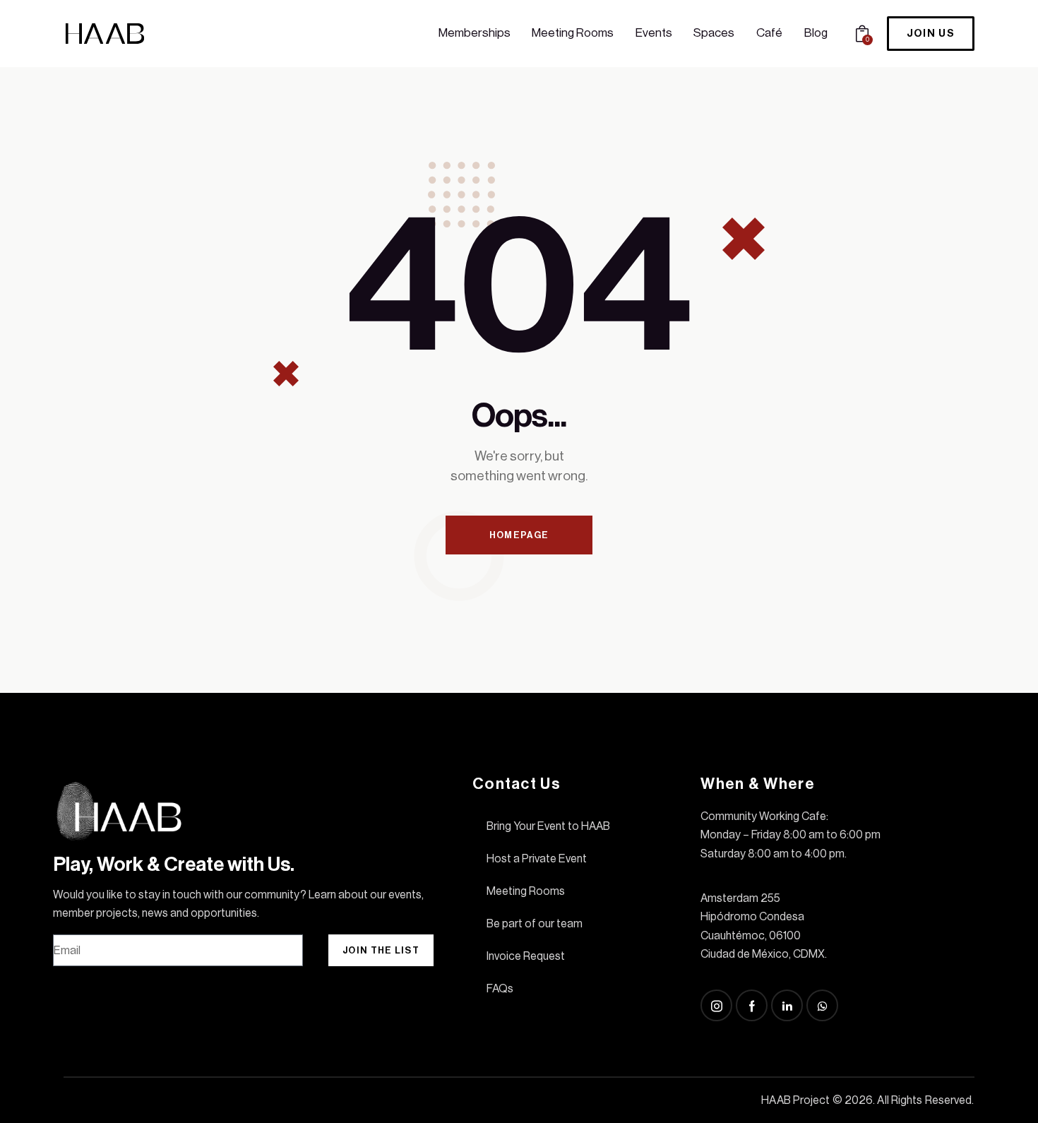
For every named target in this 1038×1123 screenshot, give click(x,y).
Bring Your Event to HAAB (548, 826)
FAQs (500, 988)
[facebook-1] (752, 1005)
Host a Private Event (537, 858)
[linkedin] (787, 1005)
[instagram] (716, 1005)
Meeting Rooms (526, 891)
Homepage (519, 535)
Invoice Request (526, 956)
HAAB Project (795, 1100)
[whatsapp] (822, 1005)
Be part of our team (535, 923)
